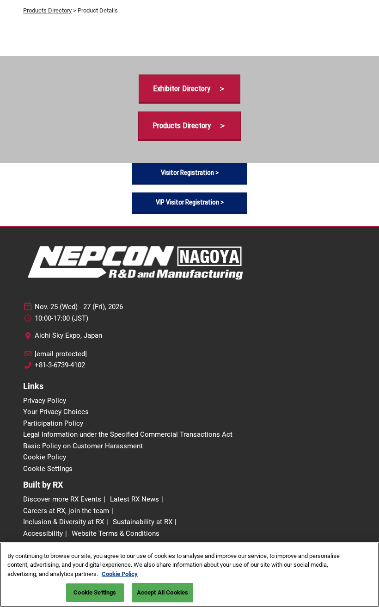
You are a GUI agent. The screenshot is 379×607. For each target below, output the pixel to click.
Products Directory (47, 10)
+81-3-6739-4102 (60, 365)
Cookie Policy (120, 573)
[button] (189, 88)
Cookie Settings (94, 592)
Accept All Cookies (162, 592)
